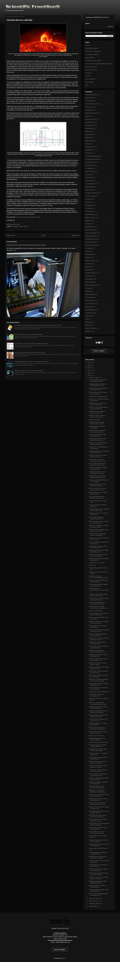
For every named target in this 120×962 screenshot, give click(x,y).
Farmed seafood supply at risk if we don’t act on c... (98, 719)
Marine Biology (90, 214)
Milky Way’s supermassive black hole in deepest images (98, 680)
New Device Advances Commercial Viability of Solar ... (99, 576)
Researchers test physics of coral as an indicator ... (98, 676)
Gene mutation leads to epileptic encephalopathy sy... (98, 585)
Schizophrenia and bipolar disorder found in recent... (97, 422)
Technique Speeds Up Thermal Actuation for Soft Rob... (98, 711)
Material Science (90, 217)
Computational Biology (92, 156)
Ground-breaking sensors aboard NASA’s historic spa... (99, 509)
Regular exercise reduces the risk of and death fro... (99, 844)
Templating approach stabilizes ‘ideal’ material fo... (98, 468)
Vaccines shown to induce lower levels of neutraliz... (98, 732)
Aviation (88, 116)
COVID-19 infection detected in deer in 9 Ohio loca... (98, 456)
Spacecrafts (89, 306)
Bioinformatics (90, 128)
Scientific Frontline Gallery (93, 60)
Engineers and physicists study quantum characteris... (98, 594)
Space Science (24, 226)
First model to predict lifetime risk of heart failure (98, 480)
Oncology (88, 248)
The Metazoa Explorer (92, 54)
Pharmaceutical (90, 260)
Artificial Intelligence (91, 104)
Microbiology (89, 226)
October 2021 (93, 901)
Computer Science (91, 162)
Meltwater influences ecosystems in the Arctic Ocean (98, 622)
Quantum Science (91, 285)
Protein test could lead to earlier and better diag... (98, 655)
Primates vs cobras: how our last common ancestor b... (98, 877)
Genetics (88, 199)
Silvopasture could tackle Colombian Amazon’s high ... (98, 791)
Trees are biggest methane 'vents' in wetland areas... (99, 890)
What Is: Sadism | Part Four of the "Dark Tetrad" (29, 370)
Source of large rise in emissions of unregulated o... (98, 688)
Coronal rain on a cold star (97, 562)
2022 (89, 373)
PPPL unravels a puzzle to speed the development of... (98, 522)
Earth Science (90, 171)
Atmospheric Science (92, 113)
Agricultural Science (91, 94)
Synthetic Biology (91, 310)
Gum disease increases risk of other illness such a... (98, 546)
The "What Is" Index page (93, 51)
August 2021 (93, 906)
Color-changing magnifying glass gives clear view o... (98, 894)
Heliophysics (15, 226)
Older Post (76, 235)
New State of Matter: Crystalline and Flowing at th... (98, 782)
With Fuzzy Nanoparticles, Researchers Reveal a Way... (98, 703)
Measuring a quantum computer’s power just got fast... (99, 526)
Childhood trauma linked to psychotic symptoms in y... (97, 651)
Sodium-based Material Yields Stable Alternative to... (97, 882)
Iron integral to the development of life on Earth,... (98, 865)
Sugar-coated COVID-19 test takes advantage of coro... (97, 464)
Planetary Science (91, 273)
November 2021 (94, 898)
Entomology (89, 180)
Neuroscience (90, 242)
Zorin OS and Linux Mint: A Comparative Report (29, 334)
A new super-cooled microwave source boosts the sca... (98, 770)
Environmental (90, 183)
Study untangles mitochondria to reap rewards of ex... (98, 869)
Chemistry (89, 153)
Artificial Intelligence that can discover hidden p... (97, 739)
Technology (89, 313)
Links (87, 85)
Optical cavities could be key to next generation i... (98, 828)
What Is (88, 325)
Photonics (88, 263)
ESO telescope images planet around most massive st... (97, 815)
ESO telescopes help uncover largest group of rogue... (97, 472)
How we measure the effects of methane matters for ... (98, 715)
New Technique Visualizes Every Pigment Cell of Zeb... (98, 530)
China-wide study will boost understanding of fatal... (97, 497)
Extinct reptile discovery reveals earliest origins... (98, 493)
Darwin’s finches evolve (96, 610)
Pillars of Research (91, 66)
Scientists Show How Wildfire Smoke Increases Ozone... (97, 803)
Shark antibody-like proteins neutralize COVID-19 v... (97, 603)
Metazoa (88, 223)
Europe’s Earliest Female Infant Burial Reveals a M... (98, 659)
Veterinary (89, 316)
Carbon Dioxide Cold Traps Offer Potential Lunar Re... (98, 551)
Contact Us (89, 73)
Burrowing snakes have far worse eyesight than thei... (99, 811)
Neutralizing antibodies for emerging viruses (96, 695)
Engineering (89, 177)
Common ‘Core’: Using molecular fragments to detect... (98, 638)
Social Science (90, 300)
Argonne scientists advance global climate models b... (99, 667)
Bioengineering (90, 125)
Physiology (89, 269)
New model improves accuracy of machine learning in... (98, 614)
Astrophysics (89, 110)
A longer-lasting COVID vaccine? (98, 742)
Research (88, 288)
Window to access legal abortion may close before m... (98, 407)
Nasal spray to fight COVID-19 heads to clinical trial (98, 443)
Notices (88, 45)
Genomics (89, 202)
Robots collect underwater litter (98, 396)
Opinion (88, 251)
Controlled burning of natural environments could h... (97, 431)
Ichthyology (89, 208)
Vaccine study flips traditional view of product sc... (99, 542)
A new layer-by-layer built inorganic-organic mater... (97, 787)
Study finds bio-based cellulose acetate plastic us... (98, 799)
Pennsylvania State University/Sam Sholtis (28, 217)
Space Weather (90, 57)
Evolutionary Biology (92, 193)
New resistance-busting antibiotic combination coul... (98, 684)
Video (87, 319)
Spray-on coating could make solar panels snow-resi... (97, 489)
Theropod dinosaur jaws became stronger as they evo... (98, 599)
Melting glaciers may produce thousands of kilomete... (97, 857)
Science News (90, 294)
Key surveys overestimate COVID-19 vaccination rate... (99, 795)
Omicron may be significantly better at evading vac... (97, 534)
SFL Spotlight (89, 297)
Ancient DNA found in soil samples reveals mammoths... (99, 824)
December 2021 (94, 377)
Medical (88, 220)
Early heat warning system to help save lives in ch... (99, 807)
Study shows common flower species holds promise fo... (97, 476)
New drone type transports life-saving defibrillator (98, 634)
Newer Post (11, 235)
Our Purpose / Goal (91, 70)
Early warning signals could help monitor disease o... (98, 840)
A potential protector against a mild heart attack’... (97, 642)
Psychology (89, 279)
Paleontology (89, 254)
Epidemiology (89, 187)
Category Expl (90, 147)
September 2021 (94, 903)
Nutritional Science (91, 245)
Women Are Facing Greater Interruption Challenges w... (97, 728)
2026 (89, 362)
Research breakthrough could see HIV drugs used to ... (99, 630)
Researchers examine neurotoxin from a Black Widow (98, 873)
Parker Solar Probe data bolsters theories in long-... (98, 671)
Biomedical (89, 134)
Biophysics (89, 137)
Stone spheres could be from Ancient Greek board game (31, 343)
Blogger (63, 958)
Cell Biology (89, 150)
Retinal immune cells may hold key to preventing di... (98, 555)
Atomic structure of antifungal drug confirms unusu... (97, 774)
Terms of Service (90, 79)
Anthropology (89, 97)
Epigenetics (89, 190)
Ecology (88, 174)
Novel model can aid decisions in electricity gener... (98, 758)
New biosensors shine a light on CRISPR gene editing (98, 749)
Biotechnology (90, 140)
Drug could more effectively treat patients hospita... (98, 581)
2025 (89, 365)
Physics (88, 266)
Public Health (89, 282)
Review (88, 291)
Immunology (89, 211)
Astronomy (89, 107)
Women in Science (91, 328)
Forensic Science (91, 196)
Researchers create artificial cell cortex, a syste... (98, 538)
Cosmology (89, 168)
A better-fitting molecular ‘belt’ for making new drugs (30, 352)
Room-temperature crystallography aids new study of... (98, 590)
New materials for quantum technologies (97, 427)
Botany (88, 144)
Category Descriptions (92, 48)
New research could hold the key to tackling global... (98, 647)
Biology (88, 131)
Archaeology (89, 101)
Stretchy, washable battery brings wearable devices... (98, 778)
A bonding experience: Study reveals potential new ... (97, 745)
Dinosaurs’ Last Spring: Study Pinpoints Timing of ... (97, 766)
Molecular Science (91, 236)
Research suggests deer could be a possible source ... (99, 451)
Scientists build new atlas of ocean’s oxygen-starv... (97, 416)
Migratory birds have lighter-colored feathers (97, 886)
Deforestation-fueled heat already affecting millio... (99, 559)
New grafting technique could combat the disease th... (97, 439)
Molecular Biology (91, 233)
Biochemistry (89, 122)
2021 (89, 375)
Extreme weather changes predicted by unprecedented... (98, 607)
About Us (88, 76)
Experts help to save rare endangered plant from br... (97, 460)
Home (43, 235)
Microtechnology (90, 230)
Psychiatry (89, 276)
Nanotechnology (90, 239)
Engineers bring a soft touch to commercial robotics (98, 403)
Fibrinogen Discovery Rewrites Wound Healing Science (26, 245)
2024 (89, 367)
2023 (89, 370)
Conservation (89, 165)
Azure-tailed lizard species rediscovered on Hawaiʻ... (97, 832)
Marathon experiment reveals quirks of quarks (97, 663)
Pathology (88, 257)
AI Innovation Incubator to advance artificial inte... (96, 518)
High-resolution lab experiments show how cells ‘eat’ (98, 388)
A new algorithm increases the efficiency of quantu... (98, 820)
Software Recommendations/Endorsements (98, 63)
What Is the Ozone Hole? (96, 735)
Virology (88, 322)
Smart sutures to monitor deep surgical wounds (98, 393)
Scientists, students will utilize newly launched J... (97, 435)
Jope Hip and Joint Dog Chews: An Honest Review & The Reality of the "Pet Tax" (38, 325)
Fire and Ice (92, 565)
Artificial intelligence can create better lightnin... (98, 724)
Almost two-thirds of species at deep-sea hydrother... (98, 762)
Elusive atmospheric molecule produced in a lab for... (97, 380)
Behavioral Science (91, 119)
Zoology (88, 331)
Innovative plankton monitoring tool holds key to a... (98, 853)
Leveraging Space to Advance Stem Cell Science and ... (97, 384)
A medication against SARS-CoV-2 (99, 691)
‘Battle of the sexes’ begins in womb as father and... (97, 412)
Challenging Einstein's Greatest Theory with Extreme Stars (32, 361)
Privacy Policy (90, 82)
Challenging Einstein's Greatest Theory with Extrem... (98, 707)
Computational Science (92, 159)
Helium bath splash (94, 419)
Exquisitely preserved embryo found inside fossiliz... (97, 484)
